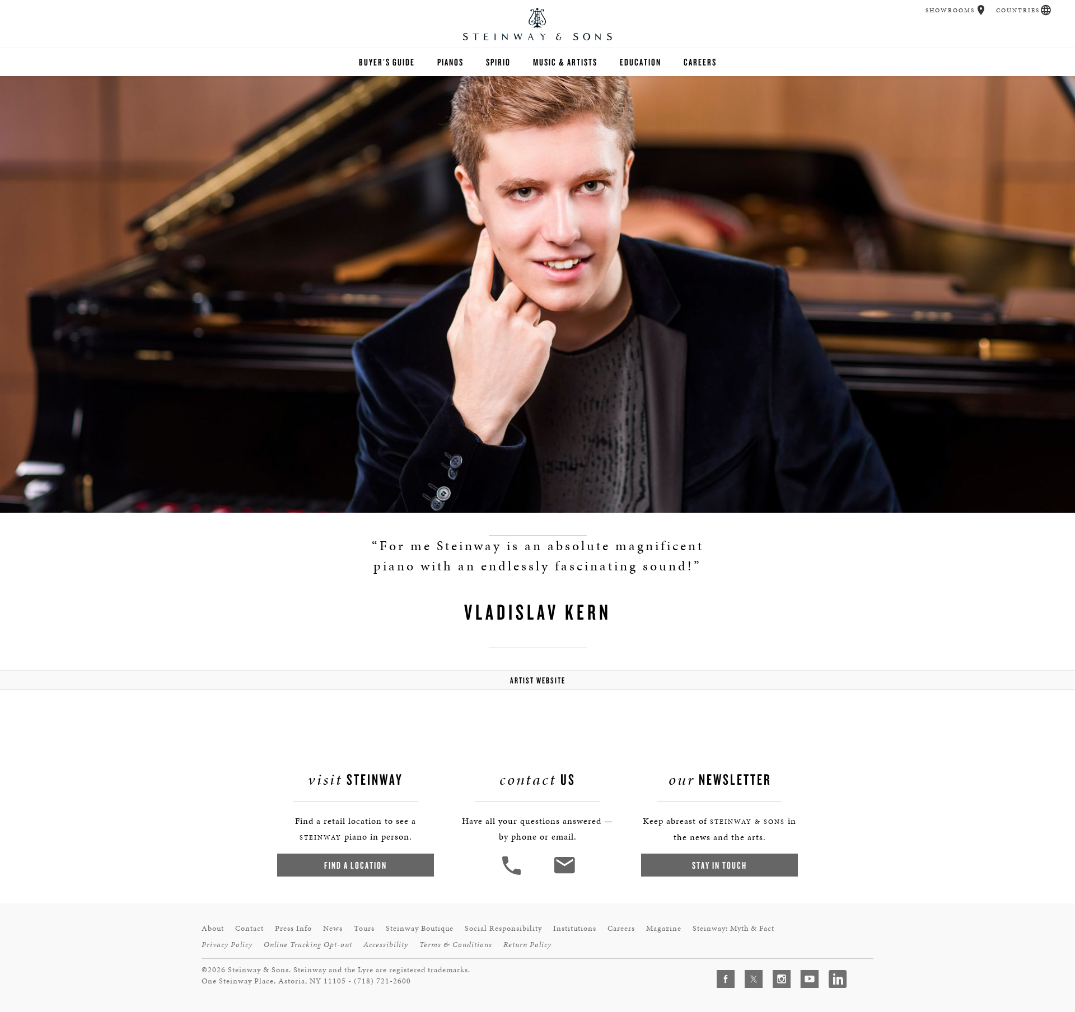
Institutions (574, 928)
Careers (700, 62)
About (213, 928)
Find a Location (355, 865)
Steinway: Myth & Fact (733, 928)
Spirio (498, 62)
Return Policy (527, 944)
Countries (1018, 10)
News (333, 928)
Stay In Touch (719, 865)
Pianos (450, 62)
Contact (249, 928)
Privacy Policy (227, 944)
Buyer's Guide (387, 62)
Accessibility (385, 944)
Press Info (293, 928)
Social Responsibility (503, 928)
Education (640, 62)
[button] (981, 10)
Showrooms (950, 10)
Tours (364, 928)
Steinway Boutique (420, 928)
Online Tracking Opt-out (308, 944)
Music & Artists (565, 62)
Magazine (663, 928)
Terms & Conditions (455, 944)
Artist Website (537, 680)
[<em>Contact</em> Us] (564, 873)
